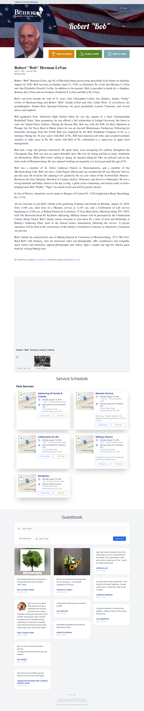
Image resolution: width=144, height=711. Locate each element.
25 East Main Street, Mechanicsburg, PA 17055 (52, 487)
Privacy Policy (65, 701)
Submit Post (119, 539)
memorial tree (41, 259)
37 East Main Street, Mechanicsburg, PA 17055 (52, 410)
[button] (27, 398)
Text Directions (45, 416)
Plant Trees (60, 416)
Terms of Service (78, 701)
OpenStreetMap (74, 705)
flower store (75, 259)
